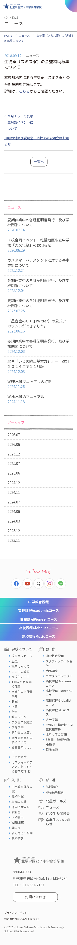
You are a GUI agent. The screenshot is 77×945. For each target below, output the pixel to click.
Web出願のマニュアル (25, 399)
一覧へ (39, 162)
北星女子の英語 (56, 734)
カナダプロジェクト (59, 676)
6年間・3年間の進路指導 (58, 741)
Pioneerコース (38, 619)
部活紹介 (52, 787)
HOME (8, 35)
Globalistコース (38, 627)
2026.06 (13, 444)
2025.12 (13, 454)
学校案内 (18, 817)
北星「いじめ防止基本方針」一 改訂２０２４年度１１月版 (38, 366)
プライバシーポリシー (17, 912)
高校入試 (18, 796)
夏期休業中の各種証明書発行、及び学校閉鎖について (38, 225)
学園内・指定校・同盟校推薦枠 (59, 727)
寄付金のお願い (22, 732)
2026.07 (13, 434)
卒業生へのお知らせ (58, 821)
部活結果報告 (55, 792)
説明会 (16, 812)
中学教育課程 (38, 601)
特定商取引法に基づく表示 (19, 919)
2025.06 (13, 473)
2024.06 (13, 511)
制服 (15, 701)
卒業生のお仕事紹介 (22, 693)
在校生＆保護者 (58, 813)
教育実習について (22, 749)
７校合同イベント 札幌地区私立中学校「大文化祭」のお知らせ (38, 245)
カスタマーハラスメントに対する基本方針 (22, 766)
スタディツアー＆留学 (59, 663)
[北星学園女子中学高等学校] (22, 6)
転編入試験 (19, 802)
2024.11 (13, 492)
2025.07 (13, 463)
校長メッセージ (22, 656)
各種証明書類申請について (22, 740)
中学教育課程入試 (22, 789)
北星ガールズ (56, 800)
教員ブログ (19, 717)
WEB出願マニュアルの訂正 (29, 384)
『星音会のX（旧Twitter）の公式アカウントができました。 (36, 326)
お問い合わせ (35, 897)
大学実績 (52, 719)
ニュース (24, 35)
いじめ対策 (19, 757)
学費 (15, 706)
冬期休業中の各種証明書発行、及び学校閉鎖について (38, 285)
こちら (24, 91)
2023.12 (13, 530)
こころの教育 (21, 671)
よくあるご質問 (22, 833)
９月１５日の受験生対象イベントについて (20, 122)
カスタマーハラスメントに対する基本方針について (38, 265)
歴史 (15, 661)
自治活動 (52, 749)
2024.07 (13, 502)
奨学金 (16, 828)
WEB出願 (18, 822)
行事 (15, 712)
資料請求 (18, 838)
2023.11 (13, 540)
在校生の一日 (21, 677)
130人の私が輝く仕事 (22, 684)
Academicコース (38, 610)
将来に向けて (21, 666)
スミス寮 (18, 727)
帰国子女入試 (21, 807)
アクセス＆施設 (22, 722)
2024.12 (13, 482)
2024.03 (13, 521)
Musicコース (38, 636)
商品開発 (52, 671)
